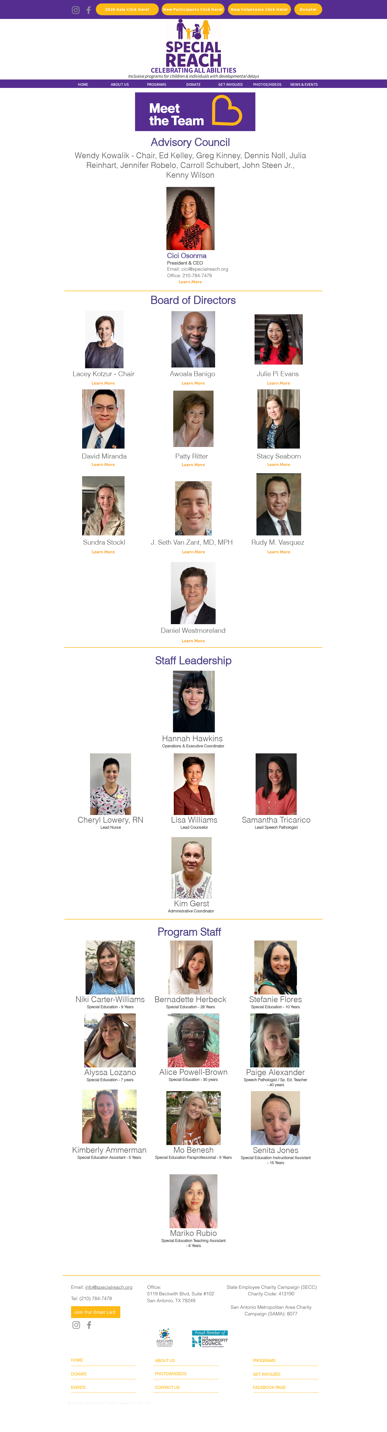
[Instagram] (76, 10)
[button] (278, 464)
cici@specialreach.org (204, 269)
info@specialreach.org (108, 1287)
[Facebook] (88, 10)
